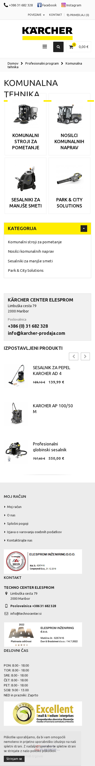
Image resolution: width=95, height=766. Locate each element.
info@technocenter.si (26, 613)
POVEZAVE (34, 14)
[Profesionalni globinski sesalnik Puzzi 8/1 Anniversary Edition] (16, 452)
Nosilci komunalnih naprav (69, 141)
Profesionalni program (42, 63)
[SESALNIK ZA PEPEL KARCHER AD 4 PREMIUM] (16, 376)
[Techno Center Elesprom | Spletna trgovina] (47, 33)
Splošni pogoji (17, 523)
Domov (13, 63)
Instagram (73, 5)
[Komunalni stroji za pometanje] (26, 114)
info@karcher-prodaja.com (36, 333)
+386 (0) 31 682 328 (28, 326)
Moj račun (14, 506)
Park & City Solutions (26, 270)
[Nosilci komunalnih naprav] (69, 114)
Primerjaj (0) (79, 15)
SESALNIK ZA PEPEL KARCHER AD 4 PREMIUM (51, 373)
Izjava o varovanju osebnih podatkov (34, 532)
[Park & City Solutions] (69, 178)
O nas (11, 515)
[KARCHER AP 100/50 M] (16, 414)
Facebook (49, 5)
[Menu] (45, 46)
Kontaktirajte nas (19, 540)
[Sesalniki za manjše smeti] (26, 178)
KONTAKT (55, 14)
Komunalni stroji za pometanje (25, 141)
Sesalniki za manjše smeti (30, 261)
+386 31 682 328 (20, 5)
